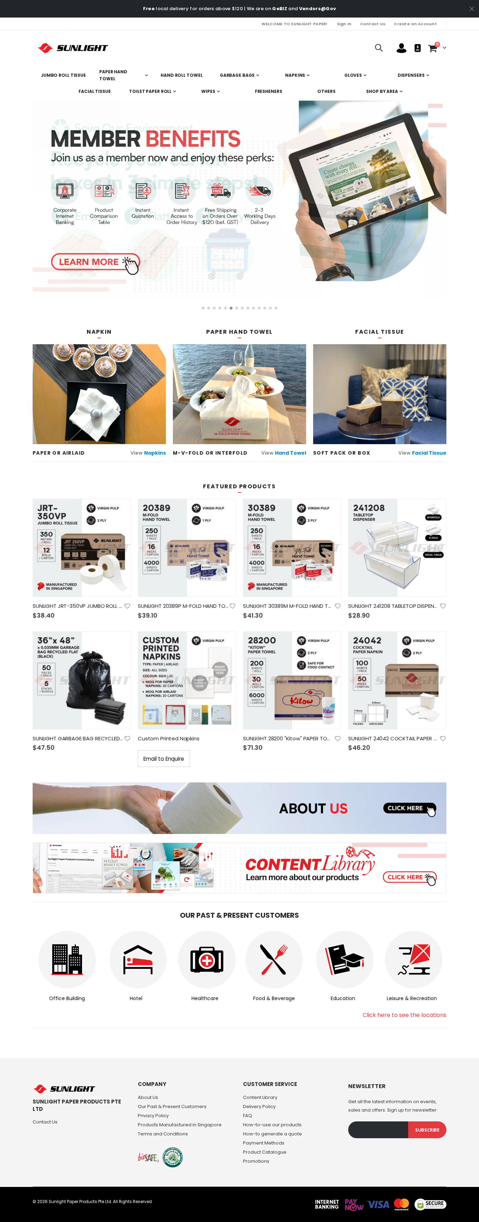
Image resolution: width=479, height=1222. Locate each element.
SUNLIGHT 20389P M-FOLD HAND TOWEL (183, 606)
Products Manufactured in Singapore (180, 1124)
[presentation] (34, 207)
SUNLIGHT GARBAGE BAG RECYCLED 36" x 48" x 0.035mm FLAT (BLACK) (78, 738)
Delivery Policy (259, 1106)
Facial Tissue (429, 452)
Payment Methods (263, 1143)
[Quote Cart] (417, 48)
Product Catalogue (264, 1152)
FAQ (247, 1115)
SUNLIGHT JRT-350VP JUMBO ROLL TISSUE (78, 606)
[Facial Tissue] (379, 394)
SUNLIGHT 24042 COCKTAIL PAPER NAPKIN (393, 738)
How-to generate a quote (272, 1134)
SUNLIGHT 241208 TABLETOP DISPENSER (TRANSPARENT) (393, 606)
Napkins (155, 452)
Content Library (260, 1097)
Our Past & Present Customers (172, 1106)
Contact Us (373, 24)
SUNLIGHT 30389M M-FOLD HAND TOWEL (288, 606)
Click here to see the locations (404, 1015)
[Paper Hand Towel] (239, 393)
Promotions (256, 1161)
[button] (203, 308)
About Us (148, 1097)
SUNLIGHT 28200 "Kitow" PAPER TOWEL (288, 738)
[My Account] (401, 48)
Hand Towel (290, 452)
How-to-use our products (272, 1124)
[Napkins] (99, 393)
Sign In (344, 24)
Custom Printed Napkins (169, 738)
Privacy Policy (153, 1115)
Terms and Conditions (163, 1134)
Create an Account (415, 24)
